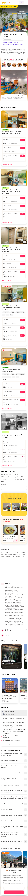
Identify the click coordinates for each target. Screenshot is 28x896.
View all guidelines (14, 745)
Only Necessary (14, 888)
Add (22, 140)
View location (7, 39)
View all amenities (14, 488)
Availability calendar (7, 164)
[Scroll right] (25, 657)
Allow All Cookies (14, 892)
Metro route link (9, 614)
